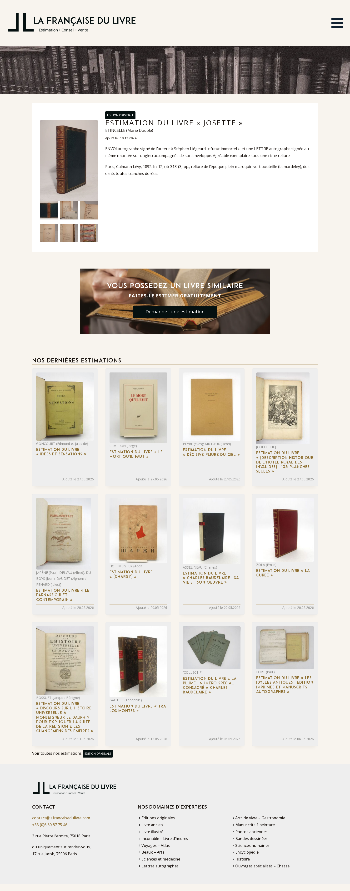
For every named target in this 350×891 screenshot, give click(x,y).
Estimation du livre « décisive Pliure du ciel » (211, 452)
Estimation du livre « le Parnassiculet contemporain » (63, 595)
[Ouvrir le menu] (337, 23)
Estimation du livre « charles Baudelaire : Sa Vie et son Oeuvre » (211, 578)
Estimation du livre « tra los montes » (138, 709)
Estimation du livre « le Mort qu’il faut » (136, 454)
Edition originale (120, 115)
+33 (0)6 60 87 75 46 (49, 824)
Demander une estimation (175, 311)
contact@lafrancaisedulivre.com (61, 817)
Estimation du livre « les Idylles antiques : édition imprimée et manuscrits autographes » (284, 685)
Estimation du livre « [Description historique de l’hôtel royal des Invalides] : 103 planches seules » (284, 462)
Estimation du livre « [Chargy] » (131, 574)
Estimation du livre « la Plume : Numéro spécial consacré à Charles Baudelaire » (210, 686)
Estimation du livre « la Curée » (283, 573)
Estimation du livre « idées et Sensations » (61, 452)
